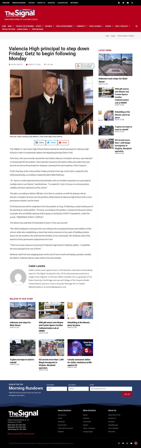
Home (4, 26)
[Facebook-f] (119, 443)
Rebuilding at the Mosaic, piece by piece (122, 115)
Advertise (51, 3)
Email (92, 385)
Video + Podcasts (121, 26)
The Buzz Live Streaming (25, 26)
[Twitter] (123, 2)
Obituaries (74, 3)
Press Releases (37, 29)
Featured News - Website (126, 36)
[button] (136, 26)
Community (81, 26)
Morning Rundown (19, 3)
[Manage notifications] (136, 443)
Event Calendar (95, 26)
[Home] (103, 36)
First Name (50, 385)
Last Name (72, 385)
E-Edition (31, 3)
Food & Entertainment (64, 26)
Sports (38, 26)
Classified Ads (63, 3)
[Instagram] (132, 2)
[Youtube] (127, 2)
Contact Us (41, 3)
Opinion (108, 26)
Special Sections (8, 29)
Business (48, 26)
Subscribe (6, 3)
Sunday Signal (22, 29)
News (10, 26)
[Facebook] (119, 2)
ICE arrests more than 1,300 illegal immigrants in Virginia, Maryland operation (123, 145)
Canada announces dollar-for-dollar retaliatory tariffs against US (80, 362)
